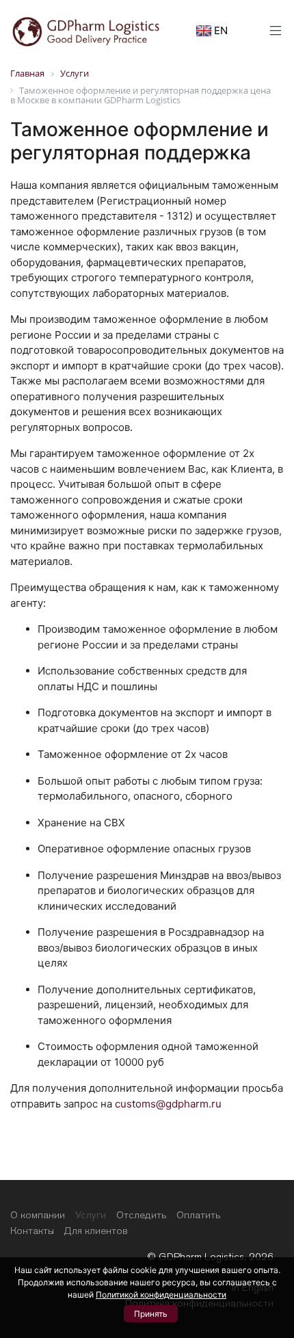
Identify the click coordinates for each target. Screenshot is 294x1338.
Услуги (90, 1215)
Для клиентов (95, 1230)
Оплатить (198, 1215)
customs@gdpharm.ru (168, 1103)
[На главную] (86, 29)
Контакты (32, 1230)
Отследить (141, 1215)
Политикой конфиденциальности (161, 1294)
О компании (37, 1215)
